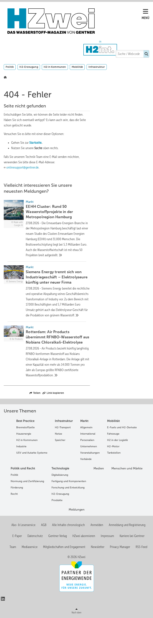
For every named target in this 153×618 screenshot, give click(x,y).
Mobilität (77, 66)
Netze (58, 433)
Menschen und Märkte (127, 468)
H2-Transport (63, 427)
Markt (84, 420)
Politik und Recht (23, 468)
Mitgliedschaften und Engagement (64, 547)
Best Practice (25, 420)
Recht (14, 494)
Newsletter (97, 547)
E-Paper (17, 536)
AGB (43, 525)
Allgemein (86, 427)
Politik (10, 66)
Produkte (57, 500)
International (87, 433)
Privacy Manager (120, 547)
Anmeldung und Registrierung (127, 525)
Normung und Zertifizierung (27, 481)
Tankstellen (114, 452)
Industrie (21, 446)
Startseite (35, 142)
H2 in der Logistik (117, 440)
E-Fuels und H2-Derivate (122, 427)
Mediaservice (30, 547)
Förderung (17, 487)
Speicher (60, 440)
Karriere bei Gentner (132, 536)
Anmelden (96, 525)
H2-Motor (113, 446)
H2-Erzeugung (28, 66)
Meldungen (77, 509)
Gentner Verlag (57, 536)
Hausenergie (23, 433)
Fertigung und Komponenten (68, 481)
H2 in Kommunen (55, 66)
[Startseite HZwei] (74, 21)
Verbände (86, 459)
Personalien (87, 440)
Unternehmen (88, 446)
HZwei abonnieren (83, 536)
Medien (98, 468)
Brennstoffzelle (25, 427)
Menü (145, 18)
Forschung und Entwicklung (68, 487)
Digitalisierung (59, 475)
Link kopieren (55, 392)
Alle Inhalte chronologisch (68, 525)
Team (13, 547)
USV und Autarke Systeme (31, 452)
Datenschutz (35, 536)
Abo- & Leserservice (23, 525)
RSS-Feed (141, 547)
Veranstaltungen (90, 452)
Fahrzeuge (113, 433)
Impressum (107, 536)
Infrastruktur (96, 66)
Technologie (60, 468)
